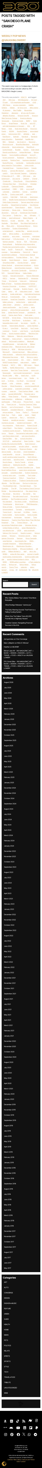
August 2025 (8, 746)
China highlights (31, 181)
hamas (5, 276)
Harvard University (17, 276)
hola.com (23, 281)
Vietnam (20, 538)
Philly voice (17, 402)
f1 (27, 239)
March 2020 (8, 1089)
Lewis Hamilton (32, 326)
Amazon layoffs (23, 116)
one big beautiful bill (32, 386)
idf (16, 291)
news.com (35, 370)
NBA (19, 365)
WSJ (33, 559)
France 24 (19, 249)
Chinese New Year (9, 184)
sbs (16, 439)
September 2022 (10, 930)
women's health (33, 554)
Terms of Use (26, 1459)
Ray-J (22, 417)
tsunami (27, 517)
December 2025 (10, 724)
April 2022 (7, 957)
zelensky (24, 567)
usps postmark (29, 530)
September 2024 (10, 804)
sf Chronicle (12, 449)
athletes (26, 134)
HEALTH (24, 97)
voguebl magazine (9, 544)
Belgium (11, 142)
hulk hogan (7, 289)
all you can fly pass (28, 113)
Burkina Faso (15, 160)
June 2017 (7, 1263)
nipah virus (25, 375)
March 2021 (8, 1025)
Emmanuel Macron (23, 226)
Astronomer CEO (14, 134)
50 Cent (34, 100)
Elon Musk (14, 223)
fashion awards (8, 242)
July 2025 (7, 751)
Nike (16, 375)
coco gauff (30, 189)
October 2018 (9, 1178)
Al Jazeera (6, 110)
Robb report (20, 425)
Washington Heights (10, 549)
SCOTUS (6, 441)
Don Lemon (7, 215)
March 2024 (8, 835)
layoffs (33, 323)
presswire (29, 410)
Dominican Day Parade (28, 213)
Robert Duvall (32, 425)
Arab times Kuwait (21, 129)
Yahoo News (24, 565)
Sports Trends (20, 462)
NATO (13, 365)
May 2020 (7, 1078)
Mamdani (6, 339)
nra (25, 378)
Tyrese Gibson (22, 523)
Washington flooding (23, 546)
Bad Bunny (6, 137)
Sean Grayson (30, 444)
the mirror (16, 494)
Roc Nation (18, 428)
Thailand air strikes (9, 481)
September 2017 (10, 1247)
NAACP (35, 360)
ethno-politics (14, 234)
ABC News (6, 105)
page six (13, 391)
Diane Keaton (20, 207)
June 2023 (8, 883)
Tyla (12, 523)
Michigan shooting (25, 349)
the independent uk (16, 491)
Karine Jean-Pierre (15, 315)
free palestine (15, 252)
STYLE (6, 1367)
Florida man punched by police (14, 247)
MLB (22, 357)
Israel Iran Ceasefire (18, 299)
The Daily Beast (25, 486)
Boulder (18, 150)
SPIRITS (7, 1356)
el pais (12, 221)
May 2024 (7, 825)
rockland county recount (11, 431)
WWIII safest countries (18, 562)
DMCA (19, 1459)
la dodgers (27, 320)
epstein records (32, 231)
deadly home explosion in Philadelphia (22, 200)
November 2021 (9, 983)
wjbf (25, 551)
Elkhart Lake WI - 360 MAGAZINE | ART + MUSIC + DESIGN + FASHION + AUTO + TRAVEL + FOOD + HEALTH (18, 653)
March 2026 (8, 709)
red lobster (31, 417)
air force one (22, 108)
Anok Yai (24, 123)
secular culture (24, 446)
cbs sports (16, 179)
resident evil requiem (24, 423)
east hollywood (14, 218)
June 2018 (8, 1199)
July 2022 (7, 941)
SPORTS (7, 1361)
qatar (20, 415)
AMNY (28, 121)
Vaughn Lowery (26, 533)
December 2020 (10, 1041)
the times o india (21, 502)
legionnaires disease (17, 326)
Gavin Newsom (14, 260)
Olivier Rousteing (16, 386)
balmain (16, 137)
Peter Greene (13, 396)
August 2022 (8, 936)
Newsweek (7, 373)
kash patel (28, 315)
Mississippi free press (10, 357)
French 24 (26, 252)
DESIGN (7, 1298)
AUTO (6, 1287)
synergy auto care (9, 475)
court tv (28, 194)
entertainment (8, 231)
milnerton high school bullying (26, 354)
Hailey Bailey (27, 273)
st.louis (30, 462)
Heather (7, 647)
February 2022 (9, 967)
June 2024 (8, 819)
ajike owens (34, 108)
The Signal (34, 499)
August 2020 (8, 1062)
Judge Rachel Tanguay (16, 312)
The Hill (13, 488)
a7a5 (34, 102)
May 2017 (7, 1268)
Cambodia (19, 163)
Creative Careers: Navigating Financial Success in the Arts (18, 624)
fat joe (19, 242)
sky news (17, 452)
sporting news (19, 460)
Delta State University (10, 202)
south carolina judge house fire (14, 457)
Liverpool (6, 331)
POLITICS (7, 1345)
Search (5, 580)
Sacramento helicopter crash (26, 433)
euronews (26, 236)
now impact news (15, 378)
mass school (16, 339)
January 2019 (9, 1163)
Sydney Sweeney (31, 473)
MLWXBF (15, 647)
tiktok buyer (19, 504)
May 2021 (7, 1015)
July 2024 (7, 814)
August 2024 (8, 809)
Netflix (5, 368)
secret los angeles (9, 446)
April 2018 (7, 1210)
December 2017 (9, 1231)
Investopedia (15, 297)
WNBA (5, 554)
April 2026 (7, 703)
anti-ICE (32, 123)
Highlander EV (23, 278)
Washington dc (8, 546)
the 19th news (15, 483)
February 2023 (9, 904)
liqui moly (24, 328)
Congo (24, 192)
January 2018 (9, 1226)
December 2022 (10, 914)
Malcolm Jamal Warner (25, 336)
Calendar (10, 1459)
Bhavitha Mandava (22, 144)
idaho (10, 291)
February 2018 (9, 1221)
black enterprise (18, 147)
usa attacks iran (8, 530)
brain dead (35, 150)
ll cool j (14, 331)
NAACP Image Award (10, 362)
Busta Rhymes (8, 163)
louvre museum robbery (17, 333)
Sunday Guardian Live (25, 467)
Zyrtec (11, 570)
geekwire (33, 260)
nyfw (11, 383)
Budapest (20, 158)
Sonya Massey (28, 454)
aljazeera (15, 113)
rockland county (31, 428)
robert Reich (7, 428)
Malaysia (11, 336)
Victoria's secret (24, 536)
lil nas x (5, 328)
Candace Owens (22, 168)
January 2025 (9, 783)
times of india (7, 507)
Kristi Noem (16, 320)
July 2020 (7, 1068)
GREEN (6, 1314)
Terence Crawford (9, 478)
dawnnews (34, 197)
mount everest (13, 360)
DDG (4, 200)
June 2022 (8, 946)
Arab (10, 129)
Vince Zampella (31, 538)
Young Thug (13, 567)
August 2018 (8, 1189)
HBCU (5, 278)
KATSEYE (6, 318)
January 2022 (9, 973)
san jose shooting (28, 436)
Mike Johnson (32, 352)
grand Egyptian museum (23, 268)
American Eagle (17, 121)
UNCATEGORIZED (10, 1388)
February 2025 (9, 777)
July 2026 (7, 688)
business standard (29, 160)
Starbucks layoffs (19, 465)
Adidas (12, 108)
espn (4, 234)
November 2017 (9, 1236)
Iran (24, 297)
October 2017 (9, 1242)
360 (4, 100)
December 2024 (10, 788)
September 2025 (10, 740)
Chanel (34, 179)
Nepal (36, 365)
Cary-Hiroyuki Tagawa (18, 173)
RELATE (7, 1351)
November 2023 (10, 856)
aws (33, 134)
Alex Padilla (17, 110)
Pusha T (26, 412)
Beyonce (32, 142)
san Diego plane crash (11, 436)
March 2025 (8, 772)
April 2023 (7, 893)
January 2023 (9, 909)
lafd (35, 320)
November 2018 (10, 1173)
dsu (25, 215)
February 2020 (9, 1094)
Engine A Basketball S (20, 228)
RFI (35, 423)
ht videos (22, 286)
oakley (26, 383)
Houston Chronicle (9, 286)
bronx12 (33, 155)
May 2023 (7, 888)
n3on (28, 360)
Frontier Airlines (21, 257)
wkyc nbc (32, 551)
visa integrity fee (21, 541)
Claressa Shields (18, 186)
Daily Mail (14, 197)
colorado (6, 192)
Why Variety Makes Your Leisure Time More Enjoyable (20, 599)
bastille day (29, 139)
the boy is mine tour (30, 483)
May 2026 (7, 698)
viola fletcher (7, 541)
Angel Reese (13, 123)
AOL (28, 126)
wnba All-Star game (17, 554)
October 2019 (9, 1115)
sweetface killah (16, 473)
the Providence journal (19, 499)
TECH (6, 1372)
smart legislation (29, 452)
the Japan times (31, 491)
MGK (13, 349)
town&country (30, 509)
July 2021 (7, 1004)
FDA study (33, 242)
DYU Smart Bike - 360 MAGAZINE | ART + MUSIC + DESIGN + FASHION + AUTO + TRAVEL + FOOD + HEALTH (19, 663)
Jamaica (17, 305)
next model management (22, 373)
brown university (8, 158)
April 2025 (7, 767)
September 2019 (10, 1120)
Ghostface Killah (9, 263)
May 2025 (7, 761)
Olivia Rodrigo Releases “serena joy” (18, 605)
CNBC (15, 189)
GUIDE (6, 1319)
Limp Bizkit (14, 328)
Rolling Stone (28, 431)
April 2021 (7, 1020)
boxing (26, 150)
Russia (11, 433)
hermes (12, 278)
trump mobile (7, 515)
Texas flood (31, 478)
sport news (7, 460)
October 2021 (9, 988)
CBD (18, 176)
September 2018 (10, 1184)
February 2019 (9, 1157)
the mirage (6, 494)
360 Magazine (23, 100)
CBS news (26, 176)
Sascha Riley (7, 439)
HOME (6, 1330)
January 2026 (9, 719)
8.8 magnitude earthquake (20, 102)
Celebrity (26, 179)
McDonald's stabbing (16, 341)
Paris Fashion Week (26, 391)
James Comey (28, 305)
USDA (19, 530)
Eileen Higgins (28, 218)
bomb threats (7, 150)
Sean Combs (28, 441)
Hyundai (16, 289)
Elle (28, 221)
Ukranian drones (31, 525)
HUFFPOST (33, 286)
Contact (23, 1461)
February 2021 (9, 1031)
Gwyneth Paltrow (14, 273)
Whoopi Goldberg (26, 549)
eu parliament (27, 234)
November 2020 (10, 1046)
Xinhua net (13, 565)
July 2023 (7, 878)
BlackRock (30, 147)
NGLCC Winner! (23, 643)
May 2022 (7, 951)
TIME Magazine (31, 504)
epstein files (20, 231)
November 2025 (10, 730)
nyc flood (20, 381)
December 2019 (10, 1104)
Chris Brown (23, 184)
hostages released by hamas (24, 284)
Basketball (19, 139)
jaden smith (32, 302)
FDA (25, 242)
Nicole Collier (7, 375)
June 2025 (8, 756)
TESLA (21, 478)
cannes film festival (17, 171)
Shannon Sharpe (26, 449)
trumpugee (18, 517)
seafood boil (16, 441)
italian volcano (8, 302)
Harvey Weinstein (32, 276)
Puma (18, 412)
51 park (5, 102)
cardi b (5, 173)
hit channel (13, 281)
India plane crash (26, 291)
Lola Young (24, 331)
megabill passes (8, 344)
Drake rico (17, 215)
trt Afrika (27, 512)
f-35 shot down (18, 239)
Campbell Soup (8, 168)
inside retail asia (16, 294)
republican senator (18, 420)
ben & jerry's (21, 142)
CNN (21, 189)
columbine (16, 192)
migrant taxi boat (18, 352)
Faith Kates (35, 239)
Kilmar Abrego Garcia (31, 318)
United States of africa (11, 528)
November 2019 (10, 1110)
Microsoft (6, 352)
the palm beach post (20, 496)
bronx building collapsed (18, 155)
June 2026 (8, 693)
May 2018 (7, 1205)
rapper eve (13, 417)
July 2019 (7, 1131)
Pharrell (24, 396)
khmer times (16, 318)
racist (27, 415)
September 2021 (10, 994)
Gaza (25, 260)
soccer (17, 454)
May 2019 (7, 1141)
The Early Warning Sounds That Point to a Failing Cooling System (20, 611)
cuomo (5, 197)
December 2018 (10, 1168)
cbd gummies (8, 639)
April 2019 (7, 1147)
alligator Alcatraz (9, 116)
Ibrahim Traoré (27, 289)
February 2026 (9, 714)
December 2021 (9, 978)
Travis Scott (7, 512)
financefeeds (7, 244)
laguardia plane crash (10, 323)
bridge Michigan (25, 152)
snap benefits (7, 454)
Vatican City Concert (10, 533)
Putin (13, 415)
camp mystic (29, 165)
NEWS (6, 1335)
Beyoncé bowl (8, 144)
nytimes (19, 383)
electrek (21, 221)
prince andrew (8, 412)
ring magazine (8, 425)
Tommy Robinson (21, 507)
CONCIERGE (8, 1293)
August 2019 (8, 1126)
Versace (12, 536)
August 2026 (8, 682)
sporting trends (32, 460)
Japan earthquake (9, 307)
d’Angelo (33, 215)
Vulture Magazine (25, 544)
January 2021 (9, 1036)
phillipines (18, 399)
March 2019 (8, 1152)
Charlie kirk (6, 181)
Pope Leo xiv (11, 404)
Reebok (5, 420)
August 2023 (8, 872)
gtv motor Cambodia (19, 270)
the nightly (26, 494)
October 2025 (9, 735)
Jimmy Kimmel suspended (19, 310)
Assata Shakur (22, 131)
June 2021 (7, 1009)
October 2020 (9, 1052)
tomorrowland (8, 509)
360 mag (11, 100)
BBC (4, 142)
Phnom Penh (28, 402)
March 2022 (8, 962)
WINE (6, 1393)
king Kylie (6, 320)
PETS (6, 1340)
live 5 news (35, 328)
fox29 (10, 249)
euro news (16, 236)
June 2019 (8, 1136)
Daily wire (23, 197)
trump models (20, 515)
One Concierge (21, 639)
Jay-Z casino (23, 307)
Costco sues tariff (16, 194)
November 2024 (10, 793)
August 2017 (8, 1252)
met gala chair (22, 344)
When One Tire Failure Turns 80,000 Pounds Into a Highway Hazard (18, 617)
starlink (31, 465)
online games (7, 389)
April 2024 (7, 830)
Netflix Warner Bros (17, 368)
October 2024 (9, 798)
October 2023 (9, 862)
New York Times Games (19, 370)
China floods (18, 181)
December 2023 (10, 851)
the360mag (33, 502)
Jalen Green (7, 305)
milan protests (8, 354)
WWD (5, 562)
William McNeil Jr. (14, 551)
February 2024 (9, 841)
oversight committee (22, 389)
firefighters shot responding (25, 244)
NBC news (28, 365)
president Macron (17, 410)
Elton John (10, 226)
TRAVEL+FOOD (9, 1377)
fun (31, 257)
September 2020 (10, 1057)
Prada (28, 407)
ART (5, 1282)
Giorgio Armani (22, 263)
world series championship (12, 557)
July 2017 (7, 1258)
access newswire (19, 105)
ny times (11, 381)
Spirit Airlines (32, 457)
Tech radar (32, 475)
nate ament (24, 362)
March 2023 (8, 899)
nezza (36, 373)
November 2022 (10, 920)
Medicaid (30, 341)
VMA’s (31, 541)
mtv (22, 360)
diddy (30, 207)
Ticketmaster (7, 504)
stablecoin (6, 465)
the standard (7, 502)
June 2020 (8, 1073)
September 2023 (10, 867)
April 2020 (7, 1083)
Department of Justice (19, 205)
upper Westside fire (28, 528)
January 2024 (9, 846)
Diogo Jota (16, 210)
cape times (30, 171)
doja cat (14, 213)
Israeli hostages (33, 299)
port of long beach (16, 407)
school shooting (26, 439)
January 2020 (9, 1099)
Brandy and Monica (10, 152)
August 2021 (8, 999)
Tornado (19, 509)
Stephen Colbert (9, 467)
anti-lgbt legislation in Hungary (13, 126)
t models (22, 475)
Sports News (7, 462)
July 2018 (7, 1194)
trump (35, 512)
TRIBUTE (7, 1382)
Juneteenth (31, 312)
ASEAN (11, 131)
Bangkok (25, 137)
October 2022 (9, 925)
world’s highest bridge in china (18, 559)
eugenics (6, 236)
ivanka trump (20, 302)
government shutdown (23, 265)
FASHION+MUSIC (10, 1303)
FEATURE (7, 1309)
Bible (15, 1459)
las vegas (24, 323)
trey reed (17, 512)
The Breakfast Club (10, 486)
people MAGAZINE (15, 394)
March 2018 (8, 1215)
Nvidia (32, 378)
